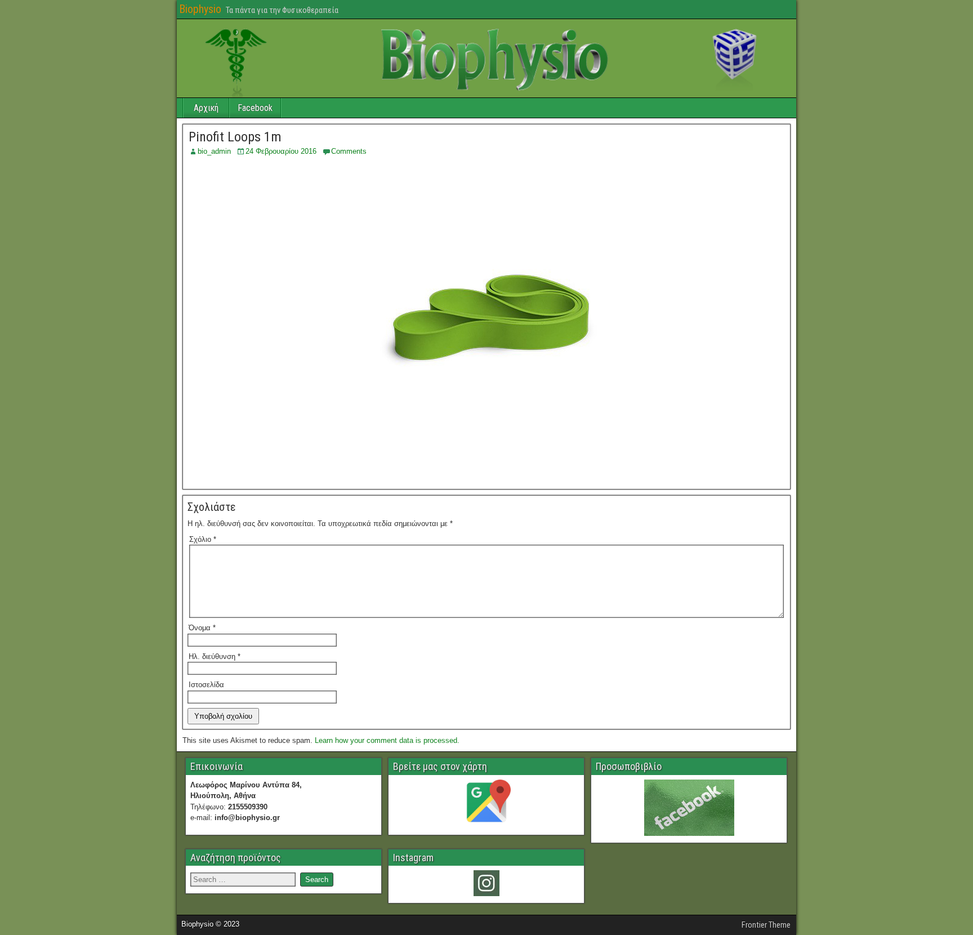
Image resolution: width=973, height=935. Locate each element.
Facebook (255, 108)
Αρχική (206, 108)
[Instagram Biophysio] (486, 883)
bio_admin (214, 151)
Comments (349, 151)
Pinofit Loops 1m (235, 137)
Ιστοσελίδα (206, 684)
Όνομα (202, 628)
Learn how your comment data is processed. (387, 740)
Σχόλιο (202, 539)
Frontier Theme (766, 925)
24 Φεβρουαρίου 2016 (281, 151)
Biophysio (200, 9)
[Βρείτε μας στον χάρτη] (486, 804)
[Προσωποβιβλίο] (689, 808)
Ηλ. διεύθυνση (214, 656)
